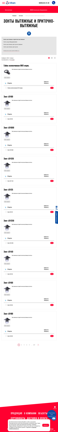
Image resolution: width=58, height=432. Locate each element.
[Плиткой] (52, 58)
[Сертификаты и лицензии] (56, 209)
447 (34, 345)
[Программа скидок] (56, 207)
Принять (46, 425)
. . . (32, 345)
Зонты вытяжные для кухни (10, 47)
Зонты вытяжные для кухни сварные (12, 44)
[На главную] (11, 2)
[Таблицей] (49, 58)
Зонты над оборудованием (10, 42)
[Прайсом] (55, 58)
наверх (55, 408)
